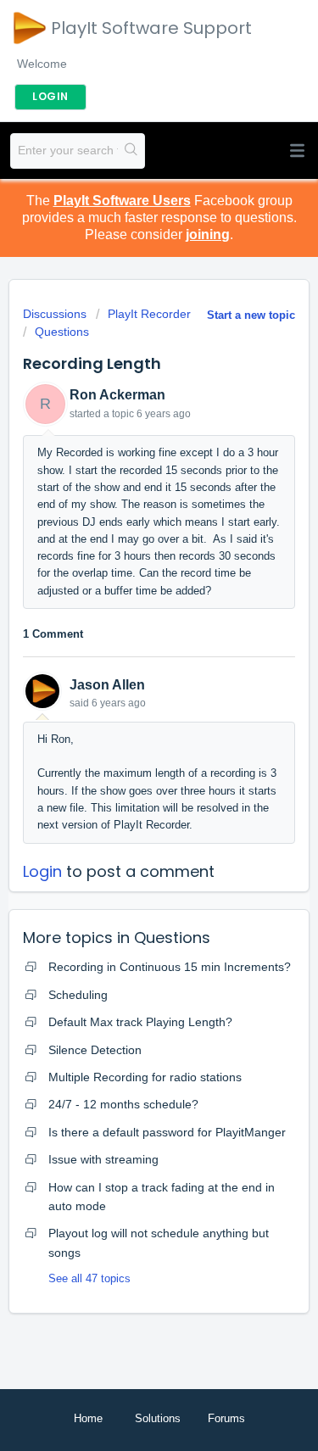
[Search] (131, 151)
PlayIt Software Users (122, 200)
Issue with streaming (103, 1159)
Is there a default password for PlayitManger (167, 1132)
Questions (62, 331)
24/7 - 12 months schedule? (123, 1104)
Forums (226, 1418)
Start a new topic (251, 315)
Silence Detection (95, 1050)
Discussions (54, 314)
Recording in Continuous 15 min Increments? (169, 967)
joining (208, 234)
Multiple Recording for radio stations (145, 1077)
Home (88, 1418)
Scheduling (78, 995)
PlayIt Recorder (149, 314)
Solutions (158, 1418)
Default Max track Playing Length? (140, 1022)
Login (42, 871)
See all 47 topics (89, 1278)
